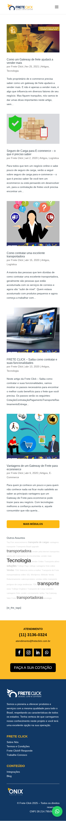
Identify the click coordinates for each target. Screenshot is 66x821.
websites (50, 589)
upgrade (35, 546)
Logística (54, 158)
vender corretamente (30, 593)
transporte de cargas (38, 542)
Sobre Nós (12, 742)
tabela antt (11, 556)
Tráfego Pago (23, 566)
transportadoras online (16, 575)
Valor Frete (11, 598)
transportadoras (30, 597)
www (9, 589)
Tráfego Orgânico (19, 589)
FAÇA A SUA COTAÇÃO (33, 668)
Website (44, 575)
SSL (28, 575)
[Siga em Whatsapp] (47, 652)
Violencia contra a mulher (30, 570)
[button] (57, 811)
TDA (17, 570)
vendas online (42, 579)
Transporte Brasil (23, 546)
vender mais (46, 556)
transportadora (19, 551)
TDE (35, 584)
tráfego (33, 566)
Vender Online (38, 561)
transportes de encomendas (28, 556)
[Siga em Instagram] (28, 652)
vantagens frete (13, 593)
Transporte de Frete (50, 570)
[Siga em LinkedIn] (38, 652)
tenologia (48, 598)
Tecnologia (13, 70)
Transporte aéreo (51, 561)
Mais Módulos (33, 524)
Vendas (10, 570)
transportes (54, 551)
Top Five (10, 542)
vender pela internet (40, 551)
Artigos (45, 66)
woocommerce (21, 542)
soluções (12, 565)
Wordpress (35, 575)
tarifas (42, 593)
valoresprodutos (28, 579)
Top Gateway (51, 593)
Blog (9, 776)
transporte (48, 583)
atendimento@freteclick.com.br (33, 641)
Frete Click (17, 66)
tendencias (27, 584)
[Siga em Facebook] (19, 652)
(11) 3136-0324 (33, 634)
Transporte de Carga (36, 589)
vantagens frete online (45, 566)
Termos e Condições (18, 746)
